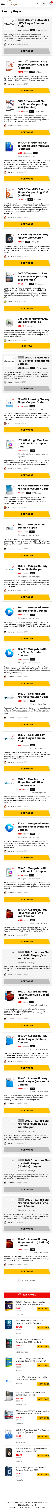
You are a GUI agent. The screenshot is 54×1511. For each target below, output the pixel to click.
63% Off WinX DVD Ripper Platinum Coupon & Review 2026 (31, 1450)
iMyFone (19, 1383)
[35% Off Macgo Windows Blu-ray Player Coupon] (9, 607)
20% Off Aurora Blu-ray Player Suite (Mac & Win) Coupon (34, 1124)
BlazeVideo (42, 30)
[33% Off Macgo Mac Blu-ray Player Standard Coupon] (9, 649)
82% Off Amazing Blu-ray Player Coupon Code (34, 400)
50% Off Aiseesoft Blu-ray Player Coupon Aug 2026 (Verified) (32, 104)
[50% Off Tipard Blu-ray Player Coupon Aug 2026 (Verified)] (9, 61)
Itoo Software (21, 1405)
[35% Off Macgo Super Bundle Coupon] (9, 524)
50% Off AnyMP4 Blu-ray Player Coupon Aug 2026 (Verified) (33, 192)
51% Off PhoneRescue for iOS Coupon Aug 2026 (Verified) (29, 1322)
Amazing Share (37, 409)
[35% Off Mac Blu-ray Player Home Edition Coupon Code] (9, 779)
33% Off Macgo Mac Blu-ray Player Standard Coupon (33, 652)
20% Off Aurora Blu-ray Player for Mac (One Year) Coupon (32, 913)
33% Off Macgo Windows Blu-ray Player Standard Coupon (33, 827)
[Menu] (3, 3)
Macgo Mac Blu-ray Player (29, 535)
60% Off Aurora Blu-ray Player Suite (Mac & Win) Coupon (33, 995)
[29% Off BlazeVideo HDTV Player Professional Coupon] (9, 357)
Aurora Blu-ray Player (39, 923)
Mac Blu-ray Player (26, 454)
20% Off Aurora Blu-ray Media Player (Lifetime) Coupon (32, 1039)
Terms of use (40, 1507)
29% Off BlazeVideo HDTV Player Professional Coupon (34, 361)
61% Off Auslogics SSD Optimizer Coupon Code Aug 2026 (31, 1468)
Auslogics (19, 1314)
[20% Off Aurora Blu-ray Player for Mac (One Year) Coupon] (9, 909)
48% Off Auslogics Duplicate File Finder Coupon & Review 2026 (30, 1303)
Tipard (39, 72)
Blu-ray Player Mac (39, 704)
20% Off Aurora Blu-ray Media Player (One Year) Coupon (34, 955)
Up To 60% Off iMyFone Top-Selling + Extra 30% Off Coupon (33, 1378)
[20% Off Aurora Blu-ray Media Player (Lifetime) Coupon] (9, 1036)
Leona (9, 423)
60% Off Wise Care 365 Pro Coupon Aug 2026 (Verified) (32, 1431)
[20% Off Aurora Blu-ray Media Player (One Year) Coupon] (9, 1078)
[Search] (37, 3)
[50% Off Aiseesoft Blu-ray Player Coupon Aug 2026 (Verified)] (9, 101)
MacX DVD (19, 1424)
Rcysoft (29, 326)
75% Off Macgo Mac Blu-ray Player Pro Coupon (33, 870)
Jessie (9, 302)
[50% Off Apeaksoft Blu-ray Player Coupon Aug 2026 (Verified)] (9, 273)
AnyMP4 (39, 200)
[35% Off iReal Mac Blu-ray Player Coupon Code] (9, 693)
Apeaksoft (40, 284)
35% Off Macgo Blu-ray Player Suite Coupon (32, 567)
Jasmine (10, 44)
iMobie (18, 1333)
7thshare (37, 493)
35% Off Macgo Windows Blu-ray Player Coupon (33, 609)
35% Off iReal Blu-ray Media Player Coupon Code (31, 738)
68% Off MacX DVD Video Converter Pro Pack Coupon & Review (32, 1412)
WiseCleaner (20, 1442)
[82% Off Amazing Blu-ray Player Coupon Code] (9, 399)
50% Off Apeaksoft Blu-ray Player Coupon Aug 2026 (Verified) (32, 276)
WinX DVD (19, 1461)
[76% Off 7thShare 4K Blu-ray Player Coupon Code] (9, 485)
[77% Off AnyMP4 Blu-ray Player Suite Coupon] (9, 234)
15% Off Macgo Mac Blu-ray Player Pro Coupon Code (33, 443)
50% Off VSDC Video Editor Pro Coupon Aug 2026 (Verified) (30, 1340)
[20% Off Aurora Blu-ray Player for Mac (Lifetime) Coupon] (9, 1239)
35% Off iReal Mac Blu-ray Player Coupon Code (33, 695)
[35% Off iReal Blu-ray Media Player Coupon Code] (9, 734)
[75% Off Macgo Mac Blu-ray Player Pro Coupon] (9, 868)
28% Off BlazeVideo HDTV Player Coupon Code (33, 23)
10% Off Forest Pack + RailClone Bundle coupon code (30, 1393)
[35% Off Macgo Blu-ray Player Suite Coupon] (9, 566)
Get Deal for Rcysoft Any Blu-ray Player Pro (33, 320)
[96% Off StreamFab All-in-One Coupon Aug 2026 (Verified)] (9, 142)
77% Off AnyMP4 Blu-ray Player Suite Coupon (33, 236)
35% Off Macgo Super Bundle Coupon (31, 526)
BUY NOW (27, 345)
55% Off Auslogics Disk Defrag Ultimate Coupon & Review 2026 (31, 1359)
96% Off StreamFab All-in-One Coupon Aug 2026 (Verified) (33, 146)
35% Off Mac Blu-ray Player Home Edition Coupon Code (31, 782)
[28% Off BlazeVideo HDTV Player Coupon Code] (9, 20)
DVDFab (33, 156)
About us (12, 1507)
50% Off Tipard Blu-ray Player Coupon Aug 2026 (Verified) (33, 65)
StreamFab (23, 156)
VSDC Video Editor (22, 1352)
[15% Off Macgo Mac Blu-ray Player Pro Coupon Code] (9, 440)
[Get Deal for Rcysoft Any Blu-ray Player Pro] (9, 318)
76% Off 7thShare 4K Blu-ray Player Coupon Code (33, 487)
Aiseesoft (40, 112)
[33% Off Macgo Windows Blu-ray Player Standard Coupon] (9, 823)
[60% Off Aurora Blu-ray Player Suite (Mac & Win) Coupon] (9, 991)
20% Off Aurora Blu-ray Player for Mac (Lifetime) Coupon (33, 1242)
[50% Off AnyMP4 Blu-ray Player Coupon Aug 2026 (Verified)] (9, 189)
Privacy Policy (25, 1507)
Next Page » (30, 1280)
